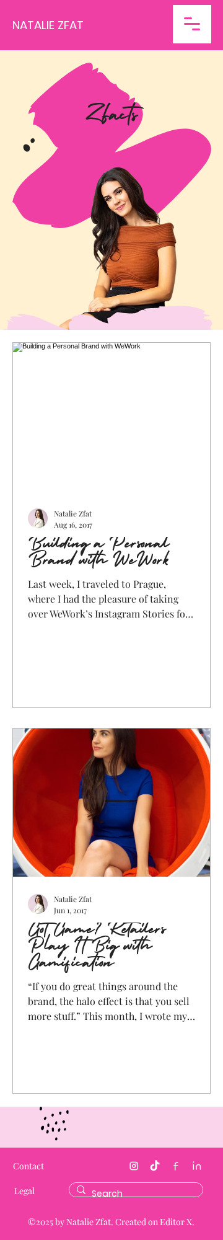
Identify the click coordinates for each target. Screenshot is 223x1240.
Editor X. (177, 1222)
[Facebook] (176, 1166)
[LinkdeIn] (197, 1166)
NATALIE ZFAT (48, 25)
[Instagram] (134, 1166)
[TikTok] (155, 1166)
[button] (192, 24)
